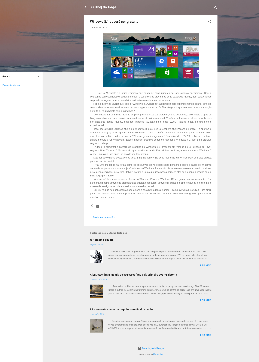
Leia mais (205, 265)
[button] (209, 22)
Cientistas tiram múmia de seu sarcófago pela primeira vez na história (133, 274)
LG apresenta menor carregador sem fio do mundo (121, 309)
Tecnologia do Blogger (152, 348)
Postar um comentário (104, 217)
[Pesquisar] (215, 8)
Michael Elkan (158, 354)
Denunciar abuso (11, 85)
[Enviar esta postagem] (98, 207)
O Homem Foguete (101, 239)
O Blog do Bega (103, 7)
